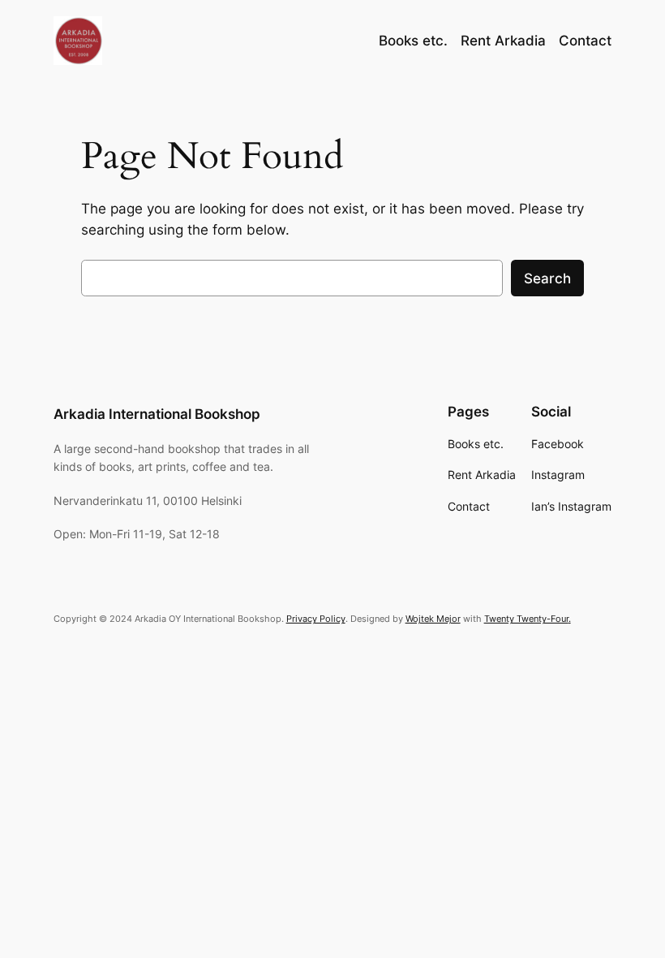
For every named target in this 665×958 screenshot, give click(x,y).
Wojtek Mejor (433, 618)
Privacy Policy (315, 618)
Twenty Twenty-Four (526, 618)
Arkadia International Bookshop (157, 414)
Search (547, 278)
